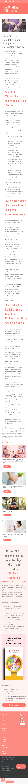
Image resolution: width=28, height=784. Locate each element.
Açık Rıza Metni (5, 739)
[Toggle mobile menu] (25, 6)
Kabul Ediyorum (20, 766)
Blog (4, 725)
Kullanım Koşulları (5, 752)
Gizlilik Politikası (5, 746)
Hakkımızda (5, 721)
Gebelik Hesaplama (5, 716)
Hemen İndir (10, 781)
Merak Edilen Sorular (5, 731)
